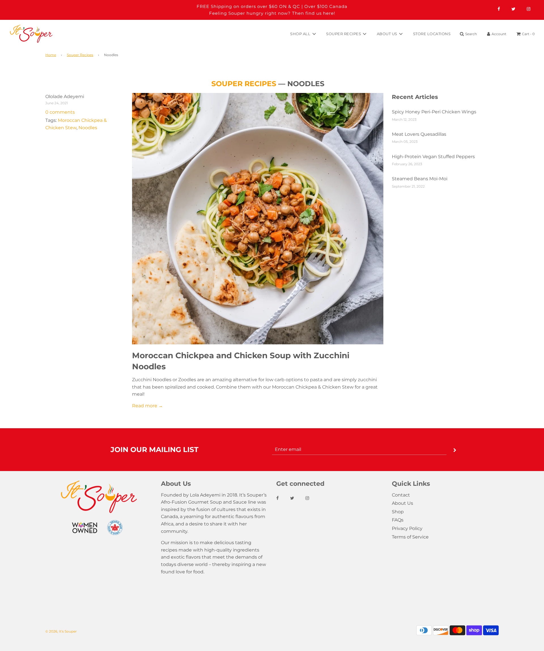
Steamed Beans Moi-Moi (419, 178)
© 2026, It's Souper (61, 631)
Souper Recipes (80, 55)
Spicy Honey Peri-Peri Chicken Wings (434, 111)
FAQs (397, 520)
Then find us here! (313, 13)
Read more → (147, 405)
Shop (398, 511)
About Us (402, 503)
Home (50, 55)
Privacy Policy (407, 528)
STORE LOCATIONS (432, 33)
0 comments (60, 112)
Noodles (87, 127)
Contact (401, 495)
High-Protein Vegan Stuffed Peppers (433, 156)
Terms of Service (410, 537)
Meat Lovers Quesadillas (419, 134)
